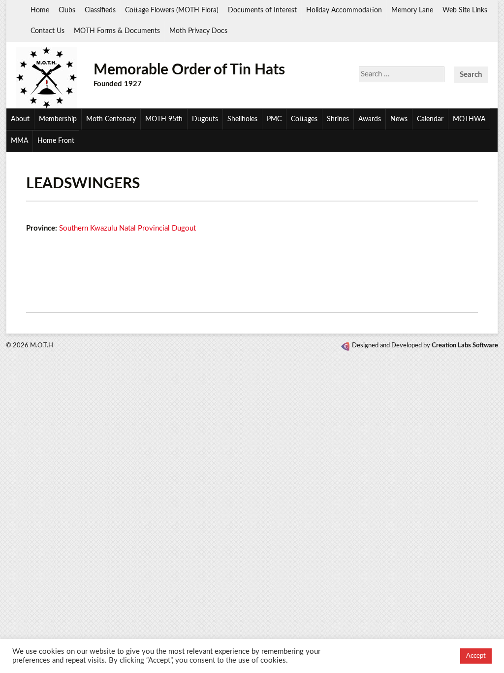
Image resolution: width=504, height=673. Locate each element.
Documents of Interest (262, 10)
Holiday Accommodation (344, 10)
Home (40, 10)
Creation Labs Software (465, 345)
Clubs (67, 10)
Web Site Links (464, 10)
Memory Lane (412, 10)
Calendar (430, 119)
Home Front (55, 140)
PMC (274, 119)
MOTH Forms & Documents (117, 31)
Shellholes (242, 119)
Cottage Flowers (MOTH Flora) (172, 10)
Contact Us (47, 31)
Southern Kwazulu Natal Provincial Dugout (127, 228)
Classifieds (100, 10)
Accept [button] (476, 656)
